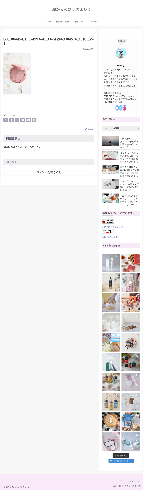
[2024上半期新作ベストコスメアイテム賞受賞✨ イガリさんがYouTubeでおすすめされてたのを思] (130, 441)
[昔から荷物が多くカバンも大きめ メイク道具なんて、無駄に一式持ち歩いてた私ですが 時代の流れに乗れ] (111, 441)
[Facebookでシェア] (11, 120)
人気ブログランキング (112, 227)
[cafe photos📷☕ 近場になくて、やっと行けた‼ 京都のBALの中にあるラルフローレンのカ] (111, 421)
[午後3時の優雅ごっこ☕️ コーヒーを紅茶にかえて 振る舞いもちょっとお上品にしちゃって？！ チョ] (130, 263)
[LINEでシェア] (22, 120)
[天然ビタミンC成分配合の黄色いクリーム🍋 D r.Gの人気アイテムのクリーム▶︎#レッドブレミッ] (111, 302)
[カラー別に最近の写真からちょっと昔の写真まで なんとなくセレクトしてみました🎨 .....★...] (111, 342)
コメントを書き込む (48, 172)
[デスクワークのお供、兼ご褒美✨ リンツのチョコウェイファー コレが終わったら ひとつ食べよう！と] (130, 282)
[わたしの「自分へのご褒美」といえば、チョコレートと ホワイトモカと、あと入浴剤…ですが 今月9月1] (130, 402)
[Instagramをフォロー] (124, 108)
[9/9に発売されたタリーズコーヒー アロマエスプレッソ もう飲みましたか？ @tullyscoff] (111, 382)
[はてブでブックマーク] (17, 120)
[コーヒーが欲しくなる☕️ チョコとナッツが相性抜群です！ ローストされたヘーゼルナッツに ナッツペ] (130, 322)
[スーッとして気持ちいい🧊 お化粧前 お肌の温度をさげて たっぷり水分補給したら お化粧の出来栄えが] (111, 362)
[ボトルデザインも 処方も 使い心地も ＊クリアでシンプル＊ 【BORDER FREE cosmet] (111, 263)
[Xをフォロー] (120, 108)
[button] (34, 120)
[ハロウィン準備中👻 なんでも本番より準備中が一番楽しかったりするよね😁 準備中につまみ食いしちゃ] (130, 302)
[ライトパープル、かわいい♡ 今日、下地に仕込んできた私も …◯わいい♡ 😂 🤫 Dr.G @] (130, 382)
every (120, 65)
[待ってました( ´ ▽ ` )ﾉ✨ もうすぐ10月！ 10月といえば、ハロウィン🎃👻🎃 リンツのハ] (130, 342)
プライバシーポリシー (129, 481)
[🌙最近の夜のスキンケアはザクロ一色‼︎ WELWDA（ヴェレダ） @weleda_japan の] (130, 362)
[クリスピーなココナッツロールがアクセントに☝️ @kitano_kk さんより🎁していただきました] (130, 421)
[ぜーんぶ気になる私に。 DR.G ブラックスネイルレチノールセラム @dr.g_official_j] (111, 282)
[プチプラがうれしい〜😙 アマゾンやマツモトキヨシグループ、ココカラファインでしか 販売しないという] (111, 322)
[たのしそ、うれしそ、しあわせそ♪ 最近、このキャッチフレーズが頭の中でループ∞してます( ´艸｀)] (111, 402)
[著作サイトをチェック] (117, 108)
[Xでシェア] (5, 120)
